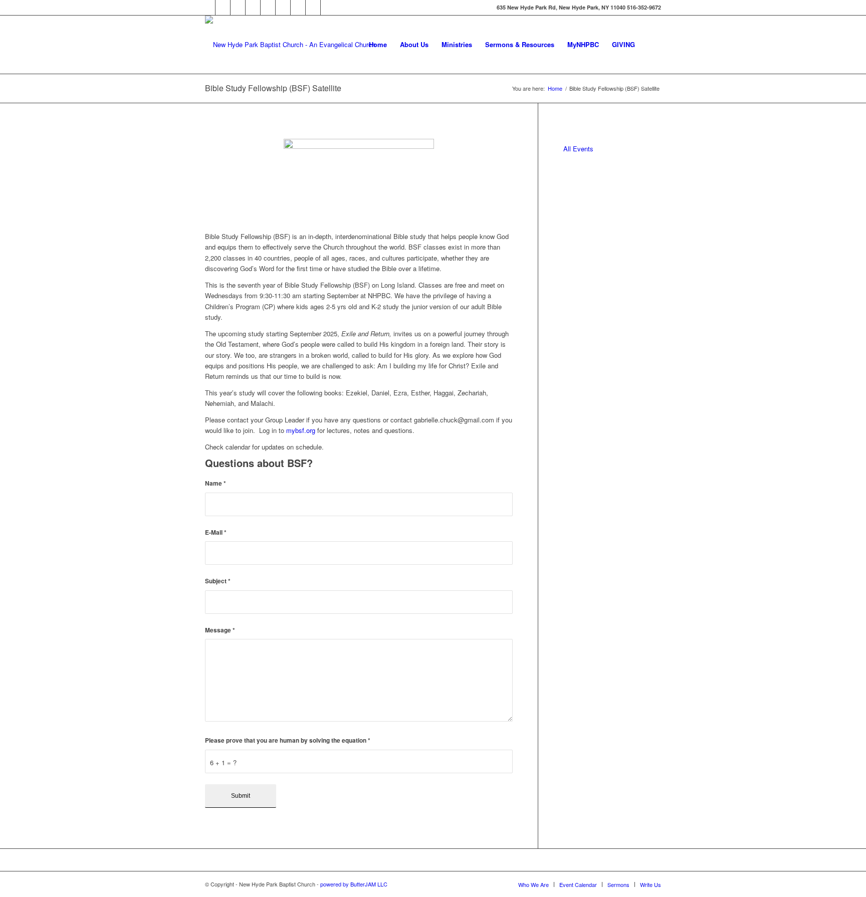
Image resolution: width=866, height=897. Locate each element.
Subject (218, 581)
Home (555, 88)
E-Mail (216, 532)
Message (220, 630)
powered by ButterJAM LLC (353, 884)
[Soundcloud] (238, 7)
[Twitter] (222, 7)
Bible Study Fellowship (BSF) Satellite (273, 88)
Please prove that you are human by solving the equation (287, 740)
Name (215, 483)
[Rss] (283, 7)
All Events (578, 148)
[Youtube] (268, 7)
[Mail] (253, 7)
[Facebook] (207, 7)
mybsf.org (300, 430)
